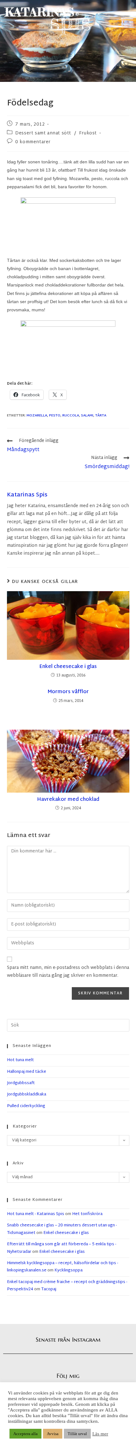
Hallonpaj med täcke (26, 1072)
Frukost (88, 133)
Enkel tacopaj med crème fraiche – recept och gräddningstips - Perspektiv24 (67, 1285)
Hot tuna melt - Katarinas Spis (35, 1214)
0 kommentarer (33, 142)
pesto (54, 415)
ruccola (70, 415)
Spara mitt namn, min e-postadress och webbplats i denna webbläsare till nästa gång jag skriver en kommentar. (68, 972)
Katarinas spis (27, 495)
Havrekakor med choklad (68, 799)
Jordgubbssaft (21, 1083)
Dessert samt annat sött (43, 133)
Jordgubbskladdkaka (26, 1094)
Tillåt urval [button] (77, 1433)
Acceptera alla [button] (25, 1433)
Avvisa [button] (53, 1433)
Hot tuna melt (20, 1060)
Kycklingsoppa (68, 1270)
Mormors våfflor (68, 692)
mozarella (37, 415)
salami (87, 415)
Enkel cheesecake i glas (68, 667)
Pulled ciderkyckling (26, 1106)
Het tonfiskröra (87, 1214)
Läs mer (100, 1433)
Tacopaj (48, 1289)
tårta (100, 415)
